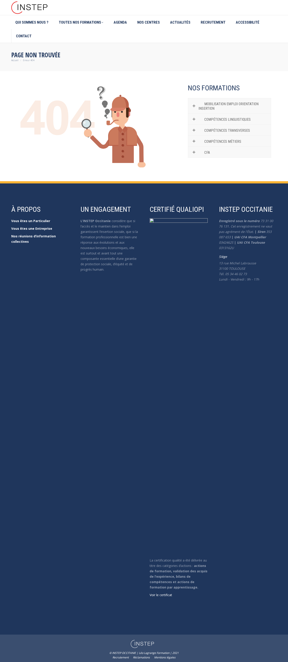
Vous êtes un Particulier (30, 221)
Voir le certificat (161, 595)
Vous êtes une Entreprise (31, 228)
